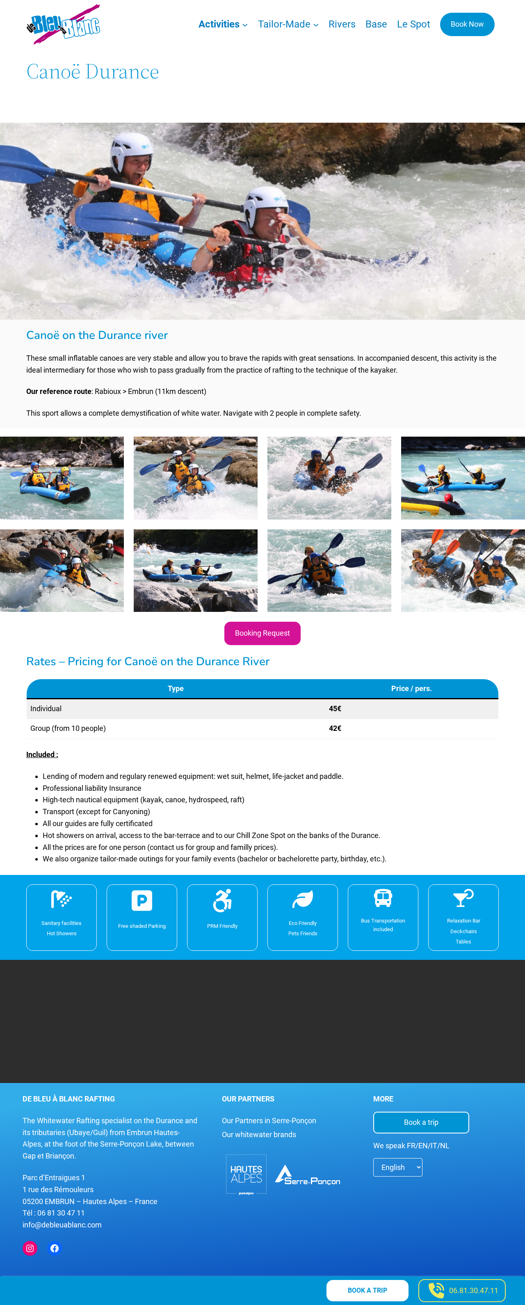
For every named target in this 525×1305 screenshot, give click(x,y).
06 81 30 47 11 (61, 1213)
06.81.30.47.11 (473, 1290)
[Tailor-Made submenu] (316, 24)
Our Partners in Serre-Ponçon (269, 1120)
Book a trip (421, 1122)
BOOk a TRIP (367, 1290)
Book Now (467, 24)
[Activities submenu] (245, 24)
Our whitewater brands (259, 1134)
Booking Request (262, 633)
